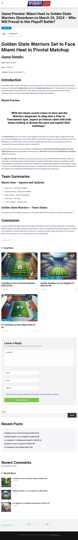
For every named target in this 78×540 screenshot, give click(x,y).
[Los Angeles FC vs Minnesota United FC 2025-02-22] (6, 511)
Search (3, 412)
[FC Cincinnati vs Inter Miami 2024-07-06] (19, 307)
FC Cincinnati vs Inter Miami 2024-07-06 (18, 447)
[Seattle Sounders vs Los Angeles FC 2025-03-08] (58, 266)
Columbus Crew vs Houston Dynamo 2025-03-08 (21, 433)
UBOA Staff (13, 34)
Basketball (5, 240)
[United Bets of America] (39, 4)
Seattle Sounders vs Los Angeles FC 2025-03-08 (21, 437)
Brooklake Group (54, 535)
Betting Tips (6, 28)
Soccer (19, 278)
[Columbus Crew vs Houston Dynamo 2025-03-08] (19, 266)
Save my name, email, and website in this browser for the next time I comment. (33, 394)
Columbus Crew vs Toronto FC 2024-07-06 (19, 444)
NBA (9, 240)
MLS (13, 278)
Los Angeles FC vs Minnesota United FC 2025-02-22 (22, 440)
